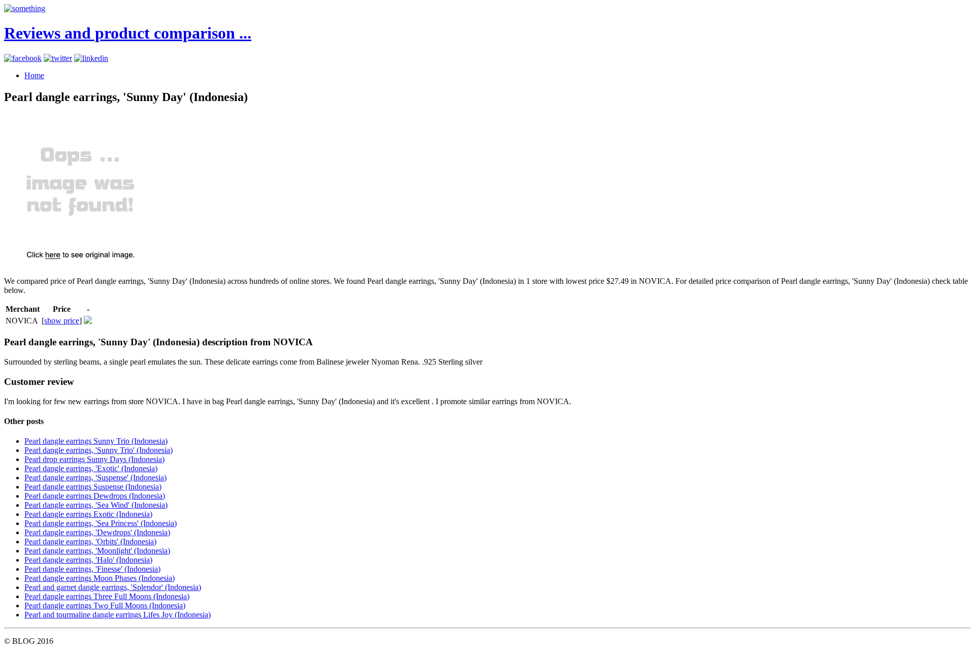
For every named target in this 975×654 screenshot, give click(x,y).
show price (61, 320)
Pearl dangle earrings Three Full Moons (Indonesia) (106, 596)
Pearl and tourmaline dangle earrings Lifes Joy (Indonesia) (117, 614)
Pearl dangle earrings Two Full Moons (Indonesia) (104, 605)
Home (34, 75)
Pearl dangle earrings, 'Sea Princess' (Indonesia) (100, 523)
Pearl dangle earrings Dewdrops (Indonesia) (94, 496)
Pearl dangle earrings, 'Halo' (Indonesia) (88, 559)
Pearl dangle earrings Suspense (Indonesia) (92, 486)
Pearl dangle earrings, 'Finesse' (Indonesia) (92, 569)
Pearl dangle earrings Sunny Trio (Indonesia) (96, 441)
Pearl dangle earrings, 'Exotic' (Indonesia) (90, 468)
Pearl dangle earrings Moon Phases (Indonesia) (99, 578)
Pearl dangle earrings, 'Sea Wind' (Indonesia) (96, 505)
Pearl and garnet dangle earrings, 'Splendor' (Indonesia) (112, 587)
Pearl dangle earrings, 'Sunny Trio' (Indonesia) (98, 450)
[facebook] (23, 58)
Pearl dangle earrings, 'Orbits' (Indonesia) (90, 541)
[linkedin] (91, 58)
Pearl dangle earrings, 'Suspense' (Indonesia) (95, 477)
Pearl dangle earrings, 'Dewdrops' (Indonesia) (97, 532)
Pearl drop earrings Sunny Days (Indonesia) (94, 459)
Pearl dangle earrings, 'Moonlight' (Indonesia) (97, 550)
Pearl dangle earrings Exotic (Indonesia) (88, 514)
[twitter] (58, 58)
